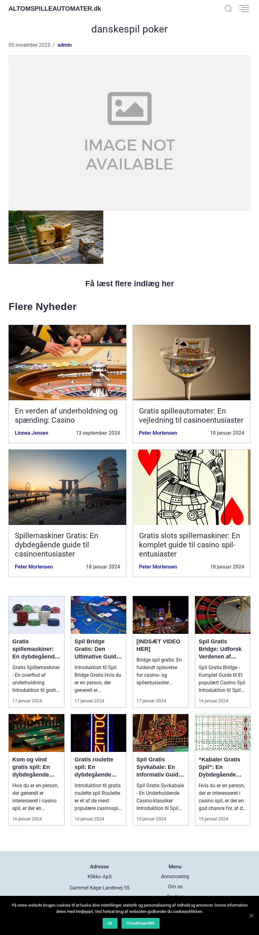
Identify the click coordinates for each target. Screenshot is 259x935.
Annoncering (175, 876)
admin (64, 45)
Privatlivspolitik (140, 923)
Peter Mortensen (158, 433)
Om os (175, 887)
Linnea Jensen (31, 433)
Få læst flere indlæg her (129, 283)
